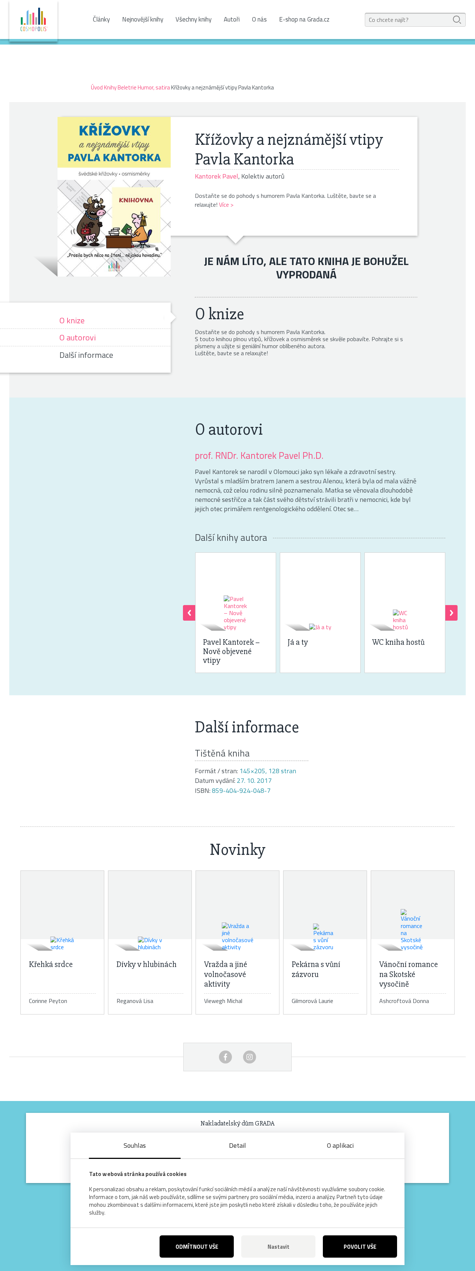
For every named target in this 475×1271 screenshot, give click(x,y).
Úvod (97, 87)
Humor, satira (154, 87)
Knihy (110, 87)
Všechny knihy (194, 19)
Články (101, 19)
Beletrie (127, 87)
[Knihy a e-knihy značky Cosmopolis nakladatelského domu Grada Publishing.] (33, 21)
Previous (189, 613)
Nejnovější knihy (142, 19)
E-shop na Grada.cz (304, 19)
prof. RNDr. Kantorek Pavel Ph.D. (259, 455)
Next (451, 613)
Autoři (232, 19)
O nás (259, 19)
